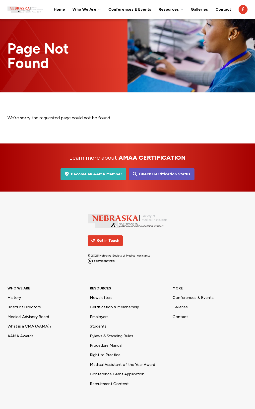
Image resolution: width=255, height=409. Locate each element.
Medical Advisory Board (28, 316)
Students (98, 326)
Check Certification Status (164, 174)
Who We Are (84, 9)
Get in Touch (108, 240)
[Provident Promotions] (101, 261)
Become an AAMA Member (96, 174)
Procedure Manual (106, 345)
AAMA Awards (20, 336)
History (14, 297)
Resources (169, 9)
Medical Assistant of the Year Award (122, 364)
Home (59, 9)
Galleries (199, 9)
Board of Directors (24, 307)
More (178, 288)
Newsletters (101, 297)
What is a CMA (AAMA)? (29, 326)
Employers (99, 316)
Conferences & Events (129, 9)
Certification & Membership (114, 307)
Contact (223, 9)
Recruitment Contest (109, 383)
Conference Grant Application (117, 374)
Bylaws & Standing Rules (111, 336)
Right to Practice (105, 354)
